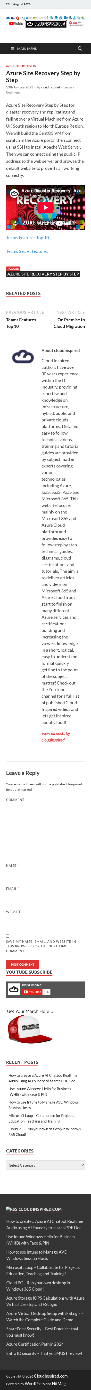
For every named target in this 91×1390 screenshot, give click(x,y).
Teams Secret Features (27, 251)
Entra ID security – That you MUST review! (44, 1353)
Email (12, 889)
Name (12, 865)
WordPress (35, 1383)
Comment (16, 800)
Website (13, 912)
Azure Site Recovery (21, 66)
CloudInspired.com (40, 1209)
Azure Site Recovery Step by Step (43, 273)
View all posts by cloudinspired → (55, 737)
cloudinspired (50, 87)
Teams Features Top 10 (27, 237)
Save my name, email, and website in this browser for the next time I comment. (41, 946)
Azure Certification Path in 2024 (35, 1344)
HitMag (59, 1383)
